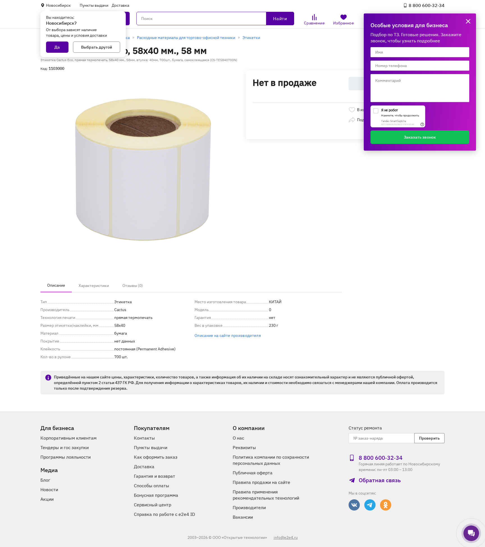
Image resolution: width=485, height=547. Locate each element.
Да (57, 47)
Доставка (120, 5)
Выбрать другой (96, 47)
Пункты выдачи (94, 5)
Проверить (429, 438)
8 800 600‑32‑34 (427, 5)
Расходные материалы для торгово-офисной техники (186, 37)
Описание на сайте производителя (228, 335)
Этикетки (251, 37)
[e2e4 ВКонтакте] (354, 505)
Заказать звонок (420, 137)
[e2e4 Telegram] (370, 505)
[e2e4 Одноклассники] (385, 505)
